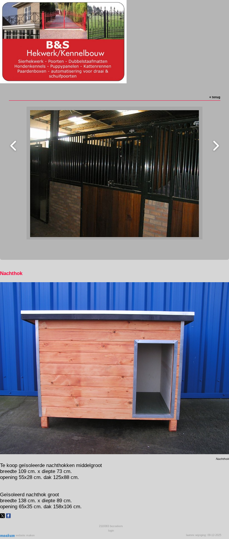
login (111, 530)
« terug (214, 97)
